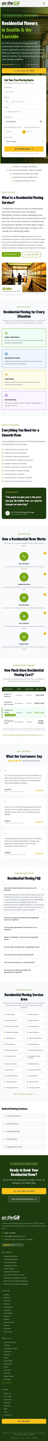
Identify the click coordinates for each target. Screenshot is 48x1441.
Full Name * (8, 87)
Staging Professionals (11, 1272)
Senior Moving (8, 1269)
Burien (5, 1358)
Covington (6, 1379)
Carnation (6, 1370)
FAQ (4, 1412)
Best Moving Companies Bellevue (15, 1281)
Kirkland (6, 1304)
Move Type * (8, 137)
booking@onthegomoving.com (15, 1236)
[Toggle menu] (44, 3)
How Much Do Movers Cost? (13, 1275)
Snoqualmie (7, 1361)
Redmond (6, 1301)
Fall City (6, 1373)
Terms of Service (26, 1438)
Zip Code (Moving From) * (13, 127)
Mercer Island (8, 1322)
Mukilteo (6, 1355)
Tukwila (6, 1345)
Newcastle (7, 1332)
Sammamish (7, 1307)
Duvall (5, 1367)
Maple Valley (7, 1376)
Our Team (6, 1396)
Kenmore (6, 1316)
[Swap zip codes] (24, 132)
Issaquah (6, 1310)
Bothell (5, 1319)
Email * (6, 107)
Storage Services (9, 1262)
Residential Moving (9, 1256)
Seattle (5, 1295)
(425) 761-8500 (32, 255)
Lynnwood (6, 1352)
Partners (6, 1403)
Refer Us (6, 1406)
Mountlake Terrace (10, 1348)
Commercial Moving (10, 1259)
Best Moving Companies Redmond (15, 1284)
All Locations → (7, 1383)
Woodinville (7, 1313)
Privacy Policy (14, 1438)
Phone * (7, 97)
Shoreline (6, 1329)
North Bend (7, 1364)
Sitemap (35, 1438)
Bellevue (6, 1298)
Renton (5, 1325)
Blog (4, 1409)
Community (7, 1400)
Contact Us (7, 1415)
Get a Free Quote (24, 1421)
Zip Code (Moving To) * (33, 127)
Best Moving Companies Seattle (14, 1278)
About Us (6, 1393)
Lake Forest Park (9, 1342)
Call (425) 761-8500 (25, 71)
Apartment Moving (9, 1266)
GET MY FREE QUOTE (22, 149)
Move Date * (8, 117)
